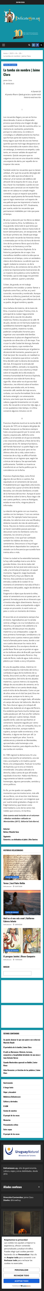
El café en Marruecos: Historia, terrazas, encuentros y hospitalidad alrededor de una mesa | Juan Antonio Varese (21, 1055)
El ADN (5, 1106)
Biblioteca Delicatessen (12, 1096)
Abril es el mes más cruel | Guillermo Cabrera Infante (18, 920)
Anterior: (11, 830)
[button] (3, 45)
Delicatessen (7, 886)
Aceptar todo (21, 1281)
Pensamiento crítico (10, 1124)
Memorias (6, 1120)
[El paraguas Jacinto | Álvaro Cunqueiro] (22, 940)
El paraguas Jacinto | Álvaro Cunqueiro (19, 956)
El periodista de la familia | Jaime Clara (17, 1047)
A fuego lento (8, 1087)
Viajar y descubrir (9, 1092)
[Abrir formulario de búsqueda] (29, 45)
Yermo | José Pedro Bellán (14, 883)
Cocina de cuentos (10, 65)
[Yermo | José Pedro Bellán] (22, 867)
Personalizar (21, 1270)
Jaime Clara (7, 80)
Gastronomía (8, 1082)
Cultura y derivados (10, 1101)
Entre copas (7, 1129)
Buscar (6, 967)
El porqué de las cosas (11, 1115)
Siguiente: (20, 838)
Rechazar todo (21, 1275)
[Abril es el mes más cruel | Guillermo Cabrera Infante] (22, 902)
